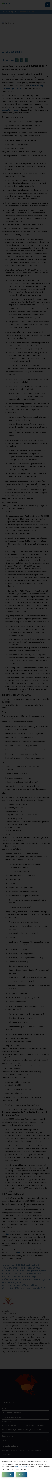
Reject (21, 1474)
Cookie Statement (20, 1467)
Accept (8, 1474)
